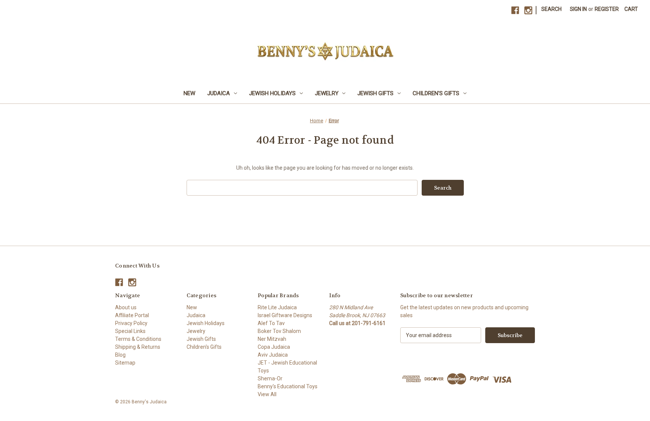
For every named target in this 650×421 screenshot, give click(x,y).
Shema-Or (270, 378)
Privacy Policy (131, 323)
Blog (120, 355)
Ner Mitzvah (272, 339)
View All (267, 394)
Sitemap (125, 363)
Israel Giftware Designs (285, 315)
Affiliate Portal (132, 315)
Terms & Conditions (138, 339)
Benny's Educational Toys (287, 386)
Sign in (578, 9)
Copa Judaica (274, 347)
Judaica (218, 93)
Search (551, 9)
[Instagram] (528, 10)
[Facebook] (515, 10)
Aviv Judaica (273, 355)
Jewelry (327, 93)
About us (126, 307)
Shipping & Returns (137, 347)
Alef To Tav (271, 323)
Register (607, 9)
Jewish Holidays (272, 93)
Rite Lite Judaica (277, 307)
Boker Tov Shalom (279, 331)
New (189, 93)
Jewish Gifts (375, 93)
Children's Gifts (436, 93)
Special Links (130, 331)
